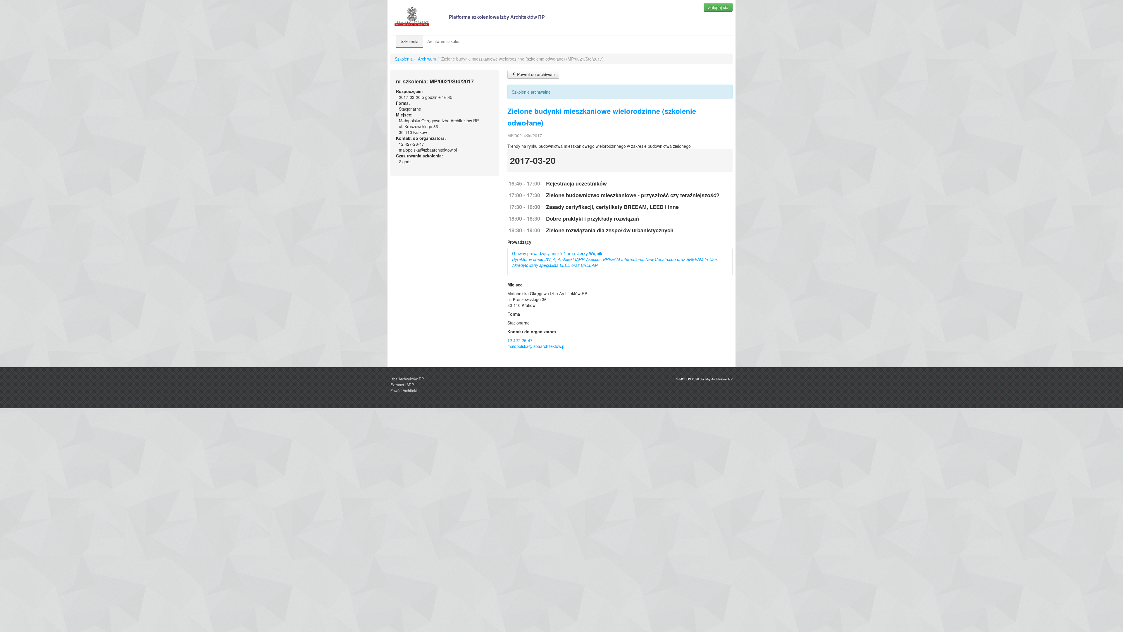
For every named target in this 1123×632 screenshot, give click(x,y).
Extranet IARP (402, 384)
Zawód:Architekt (403, 390)
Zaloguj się (718, 7)
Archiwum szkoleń (444, 41)
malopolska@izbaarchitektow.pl (536, 346)
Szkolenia (409, 41)
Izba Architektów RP (407, 379)
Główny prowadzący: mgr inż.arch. (615, 259)
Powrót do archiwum (535, 74)
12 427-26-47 (520, 340)
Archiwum (427, 59)
